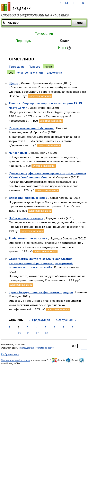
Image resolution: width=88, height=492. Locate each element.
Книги (64, 41)
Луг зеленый (18, 152)
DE (67, 3)
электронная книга (40, 96)
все (11, 72)
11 (28, 333)
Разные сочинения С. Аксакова (31, 128)
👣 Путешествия (10, 354)
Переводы (24, 41)
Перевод (34, 66)
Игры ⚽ (64, 48)
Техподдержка (26, 347)
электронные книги (30, 72)
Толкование (17, 66)
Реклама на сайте (44, 347)
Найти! (78, 22)
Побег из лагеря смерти (26, 218)
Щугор (13, 83)
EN (59, 3)
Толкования (44, 33)
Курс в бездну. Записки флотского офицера (41, 292)
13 (46, 333)
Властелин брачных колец (28, 197)
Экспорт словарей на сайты (15, 360)
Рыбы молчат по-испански (28, 238)
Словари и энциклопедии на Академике (35, 15)
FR (82, 3)
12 (37, 333)
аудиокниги (54, 72)
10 (19, 333)
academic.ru (15, 6)
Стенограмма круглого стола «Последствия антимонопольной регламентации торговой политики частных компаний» (41, 263)
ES (75, 3)
